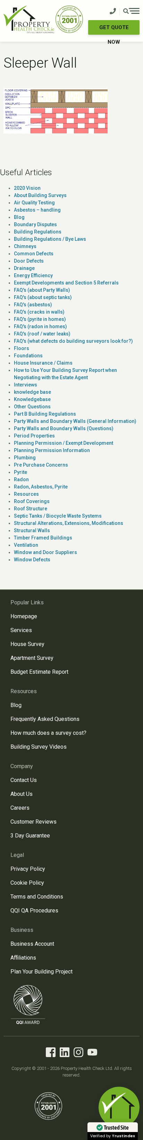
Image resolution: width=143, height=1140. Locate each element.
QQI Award (28, 1004)
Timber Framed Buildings (43, 538)
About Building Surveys (40, 195)
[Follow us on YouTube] (92, 1053)
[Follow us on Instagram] (78, 1053)
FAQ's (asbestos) (33, 304)
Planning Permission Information (52, 450)
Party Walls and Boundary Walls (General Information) (75, 421)
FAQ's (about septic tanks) (43, 297)
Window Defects (32, 559)
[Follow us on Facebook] (51, 1053)
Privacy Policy (27, 869)
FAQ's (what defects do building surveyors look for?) (73, 341)
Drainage (24, 268)
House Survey (27, 644)
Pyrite (20, 472)
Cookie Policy (27, 882)
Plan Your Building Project (41, 971)
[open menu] (131, 11)
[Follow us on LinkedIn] (64, 1053)
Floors (21, 348)
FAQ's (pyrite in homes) (40, 319)
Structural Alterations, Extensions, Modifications (68, 523)
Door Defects (29, 261)
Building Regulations (37, 232)
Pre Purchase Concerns (41, 465)
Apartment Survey (31, 658)
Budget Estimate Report (39, 672)
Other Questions (32, 406)
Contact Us (23, 780)
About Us (21, 794)
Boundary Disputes (35, 224)
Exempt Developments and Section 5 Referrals (66, 283)
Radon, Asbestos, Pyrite (41, 487)
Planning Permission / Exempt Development (63, 443)
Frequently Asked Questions (44, 719)
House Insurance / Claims (43, 363)
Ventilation (26, 545)
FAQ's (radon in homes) (40, 326)
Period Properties (34, 436)
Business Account (32, 944)
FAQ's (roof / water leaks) (42, 334)
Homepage (23, 616)
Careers (20, 808)
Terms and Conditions (36, 896)
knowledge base (32, 392)
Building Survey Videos (38, 746)
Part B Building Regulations (45, 414)
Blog (19, 217)
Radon (21, 479)
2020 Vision (27, 188)
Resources (26, 494)
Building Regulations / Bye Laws (50, 239)
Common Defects (33, 253)
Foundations (28, 355)
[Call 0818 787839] (112, 11)
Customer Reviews (33, 821)
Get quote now (114, 29)
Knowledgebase (32, 399)
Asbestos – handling (37, 210)
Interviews (25, 385)
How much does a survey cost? (48, 733)
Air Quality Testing (34, 202)
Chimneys (25, 246)
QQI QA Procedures (34, 910)
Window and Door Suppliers (45, 552)
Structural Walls (32, 530)
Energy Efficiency (33, 275)
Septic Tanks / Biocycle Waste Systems (58, 516)
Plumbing (25, 457)
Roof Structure (30, 508)
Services (21, 630)
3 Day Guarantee (30, 835)
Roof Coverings (32, 501)
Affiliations (23, 957)
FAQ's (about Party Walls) (42, 290)
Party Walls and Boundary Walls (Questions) (63, 428)
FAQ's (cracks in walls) (39, 312)
